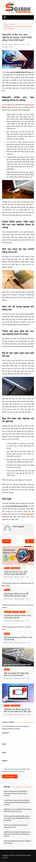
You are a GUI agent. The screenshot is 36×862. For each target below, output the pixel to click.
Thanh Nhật (9, 577)
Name (4, 744)
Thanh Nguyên (8, 44)
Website (4, 760)
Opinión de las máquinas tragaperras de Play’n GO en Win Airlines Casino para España (17, 834)
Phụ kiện (15, 612)
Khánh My (9, 621)
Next (28, 541)
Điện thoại (7, 612)
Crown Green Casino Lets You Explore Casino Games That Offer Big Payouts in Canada (17, 802)
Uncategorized (15, 568)
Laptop (6, 47)
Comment (5, 733)
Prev (7, 541)
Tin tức (11, 47)
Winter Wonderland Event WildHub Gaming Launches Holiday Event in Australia (15, 793)
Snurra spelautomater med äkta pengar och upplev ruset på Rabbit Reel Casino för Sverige (17, 818)
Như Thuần (9, 678)
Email (4, 752)
